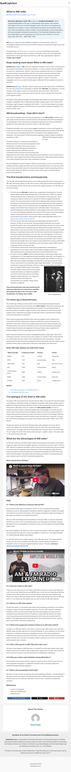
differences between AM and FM (17, 546)
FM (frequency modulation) (27, 51)
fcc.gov (17, 67)
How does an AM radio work (19, 392)
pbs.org (17, 86)
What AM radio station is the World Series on (24, 390)
